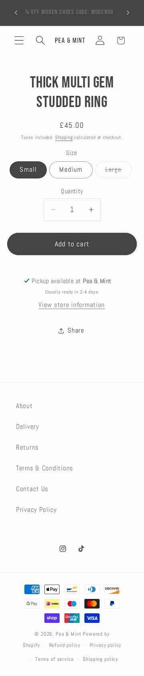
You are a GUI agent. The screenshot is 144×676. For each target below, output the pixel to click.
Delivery (27, 426)
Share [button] (76, 330)
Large (118, 171)
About (24, 406)
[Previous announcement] (16, 13)
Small (28, 169)
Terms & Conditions (44, 468)
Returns (27, 447)
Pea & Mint (68, 633)
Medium (70, 169)
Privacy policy (106, 645)
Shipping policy (100, 659)
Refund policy (64, 645)
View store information (71, 305)
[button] (19, 40)
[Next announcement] (128, 13)
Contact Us (32, 489)
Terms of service (54, 659)
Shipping (64, 137)
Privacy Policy (36, 510)
